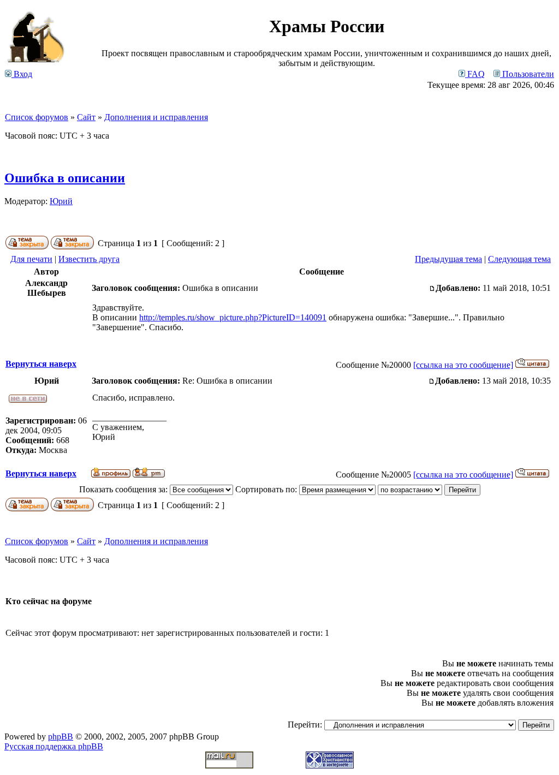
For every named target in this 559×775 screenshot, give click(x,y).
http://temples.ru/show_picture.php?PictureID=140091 (232, 317)
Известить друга (89, 259)
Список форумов (36, 117)
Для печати (31, 259)
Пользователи (527, 74)
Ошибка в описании (64, 178)
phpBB (60, 736)
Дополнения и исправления (156, 117)
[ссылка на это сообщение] (463, 364)
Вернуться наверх (40, 363)
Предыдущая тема (448, 259)
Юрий (61, 201)
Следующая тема (519, 259)
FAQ (475, 74)
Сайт (86, 117)
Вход (21, 74)
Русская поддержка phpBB (53, 746)
